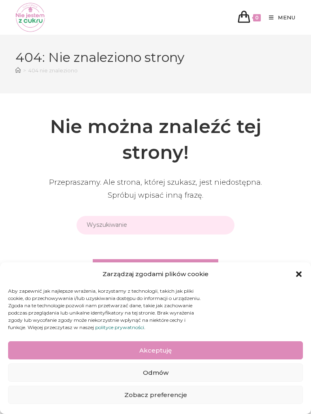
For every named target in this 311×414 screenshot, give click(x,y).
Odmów (155, 372)
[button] (299, 274)
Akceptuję (155, 350)
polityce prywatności (119, 327)
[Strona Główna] (18, 70)
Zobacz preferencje (155, 395)
